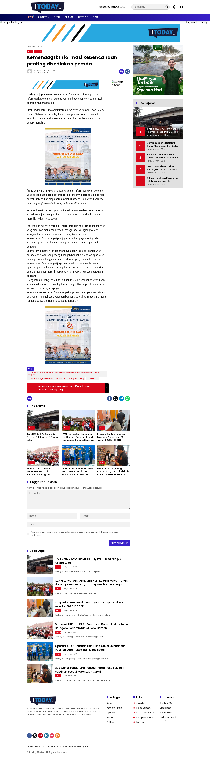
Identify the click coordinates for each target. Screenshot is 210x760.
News (30, 51)
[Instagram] (52, 735)
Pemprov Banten (145, 717)
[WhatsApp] (127, 398)
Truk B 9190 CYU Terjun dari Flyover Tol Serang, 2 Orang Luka (42, 437)
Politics (38, 51)
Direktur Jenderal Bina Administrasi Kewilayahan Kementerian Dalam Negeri (64, 373)
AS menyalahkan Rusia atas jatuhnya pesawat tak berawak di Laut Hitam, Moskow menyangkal (162, 180)
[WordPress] (46, 735)
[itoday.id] (48, 6)
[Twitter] (115, 398)
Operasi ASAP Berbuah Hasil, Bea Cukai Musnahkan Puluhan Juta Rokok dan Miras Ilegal (78, 471)
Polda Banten (143, 707)
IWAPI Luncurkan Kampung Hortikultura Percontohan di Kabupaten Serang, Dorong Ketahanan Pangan (77, 437)
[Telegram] (121, 398)
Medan (140, 722)
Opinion (111, 712)
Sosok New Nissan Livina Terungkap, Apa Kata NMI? (162, 168)
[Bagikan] (127, 71)
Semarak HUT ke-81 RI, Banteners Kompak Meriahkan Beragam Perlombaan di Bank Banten (42, 471)
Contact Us (166, 703)
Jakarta (140, 703)
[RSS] (57, 735)
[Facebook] (109, 398)
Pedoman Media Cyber (75, 746)
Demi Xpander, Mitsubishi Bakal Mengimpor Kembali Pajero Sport (161, 145)
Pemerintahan (114, 707)
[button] (167, 6)
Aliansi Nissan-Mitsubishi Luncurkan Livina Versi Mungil (163, 156)
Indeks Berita (166, 712)
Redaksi (37, 70)
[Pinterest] (40, 735)
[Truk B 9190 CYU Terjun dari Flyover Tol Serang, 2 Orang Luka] (43, 420)
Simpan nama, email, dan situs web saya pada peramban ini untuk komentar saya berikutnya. (75, 534)
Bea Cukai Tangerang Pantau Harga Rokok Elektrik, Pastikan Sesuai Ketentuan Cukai (113, 471)
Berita (31, 462)
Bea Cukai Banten (145, 712)
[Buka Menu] (181, 7)
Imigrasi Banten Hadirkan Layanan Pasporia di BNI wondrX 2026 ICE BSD (111, 437)
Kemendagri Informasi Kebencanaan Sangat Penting (57, 378)
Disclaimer (165, 707)
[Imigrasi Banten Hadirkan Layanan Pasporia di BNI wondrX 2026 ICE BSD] (113, 420)
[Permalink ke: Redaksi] (30, 71)
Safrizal (93, 378)
